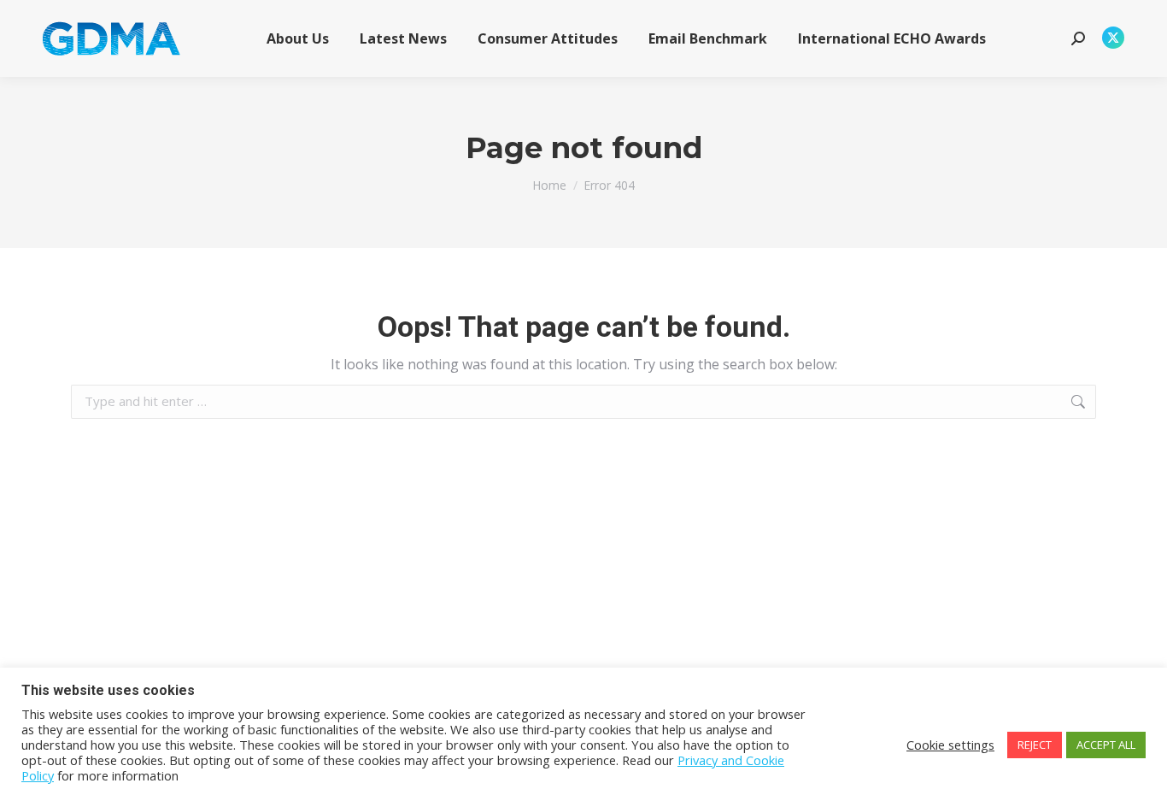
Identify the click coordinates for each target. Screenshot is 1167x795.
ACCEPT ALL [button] (1105, 744)
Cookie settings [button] (950, 744)
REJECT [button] (1034, 744)
